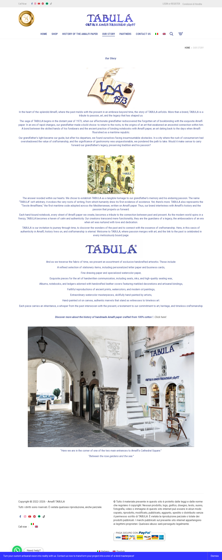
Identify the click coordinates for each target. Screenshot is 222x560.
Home (43, 34)
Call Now (22, 3)
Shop (55, 34)
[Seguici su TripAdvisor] (47, 3)
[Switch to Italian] (156, 34)
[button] (17, 550)
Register (175, 3)
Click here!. (161, 317)
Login (165, 3)
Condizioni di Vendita (192, 4)
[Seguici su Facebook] (32, 3)
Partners (125, 34)
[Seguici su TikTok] (51, 3)
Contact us (143, 34)
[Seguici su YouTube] (39, 3)
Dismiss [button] (215, 556)
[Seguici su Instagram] (35, 3)
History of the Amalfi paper (80, 34)
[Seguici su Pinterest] (43, 3)
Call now (22, 526)
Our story (108, 34)
